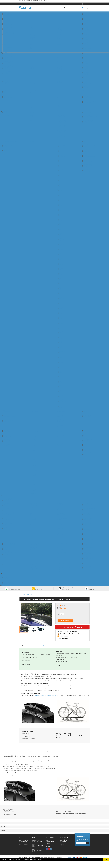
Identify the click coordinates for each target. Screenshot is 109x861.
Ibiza (60, 332)
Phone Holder (86, 453)
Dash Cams (6, 434)
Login (76, 3)
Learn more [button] (39, 859)
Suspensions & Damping (9, 519)
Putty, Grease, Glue (61, 569)
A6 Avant (61, 155)
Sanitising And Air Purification (9, 419)
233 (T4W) (85, 22)
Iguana (31, 116)
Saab (34, 479)
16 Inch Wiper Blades (61, 121)
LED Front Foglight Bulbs (8, 55)
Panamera (61, 298)
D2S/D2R (58, 109)
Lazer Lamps (6, 147)
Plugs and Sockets (34, 518)
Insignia (61, 362)
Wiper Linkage (33, 566)
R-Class (61, 262)
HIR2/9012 (59, 107)
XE (59, 227)
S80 (60, 370)
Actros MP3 (61, 247)
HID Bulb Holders (87, 97)
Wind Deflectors (6, 431)
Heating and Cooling (8, 514)
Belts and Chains (7, 503)
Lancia (58, 232)
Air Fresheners (6, 411)
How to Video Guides (37, 841)
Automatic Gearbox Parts (9, 542)
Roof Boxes (5, 430)
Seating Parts (86, 544)
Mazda (34, 465)
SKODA (58, 340)
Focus (60, 212)
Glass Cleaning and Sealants (63, 417)
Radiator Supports (61, 507)
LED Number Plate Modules (89, 145)
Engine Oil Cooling (34, 547)
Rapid (60, 348)
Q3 (59, 159)
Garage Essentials (7, 523)
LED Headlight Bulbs (7, 53)
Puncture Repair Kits (87, 416)
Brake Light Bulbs (7, 22)
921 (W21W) (85, 41)
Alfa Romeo (35, 431)
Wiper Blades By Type (8, 115)
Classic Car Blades (87, 121)
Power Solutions (7, 438)
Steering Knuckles (87, 556)
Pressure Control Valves (88, 539)
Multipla (61, 204)
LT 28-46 (61, 390)
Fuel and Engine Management (10, 512)
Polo (60, 394)
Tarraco (61, 336)
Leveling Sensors (87, 553)
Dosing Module (86, 513)
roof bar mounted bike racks (49, 695)
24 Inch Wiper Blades (61, 131)
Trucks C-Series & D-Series (65, 315)
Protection (59, 568)
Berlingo (61, 180)
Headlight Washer (34, 563)
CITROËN (58, 179)
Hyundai (34, 453)
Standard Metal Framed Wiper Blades (91, 114)
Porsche (58, 292)
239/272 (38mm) (33, 80)
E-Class (61, 255)
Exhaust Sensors (87, 517)
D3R (31, 100)
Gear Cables (6, 549)
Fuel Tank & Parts (87, 537)
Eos (60, 385)
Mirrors (4, 524)
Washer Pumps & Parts (35, 568)
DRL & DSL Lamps (87, 154)
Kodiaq (60, 346)
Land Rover (59, 235)
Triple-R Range (86, 166)
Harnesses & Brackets (8, 150)
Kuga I (60, 215)
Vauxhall (58, 360)
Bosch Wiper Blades (34, 112)
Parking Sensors (86, 438)
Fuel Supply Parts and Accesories (90, 536)
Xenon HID (5, 93)
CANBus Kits (86, 160)
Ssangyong (35, 483)
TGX (60, 240)
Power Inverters (60, 445)
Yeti (60, 353)
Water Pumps (60, 534)
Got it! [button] (106, 859)
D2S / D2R (32, 67)
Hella (31, 119)
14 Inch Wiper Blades (61, 119)
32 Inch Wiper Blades (61, 137)
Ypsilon (60, 233)
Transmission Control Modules (10, 556)
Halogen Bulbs (6, 12)
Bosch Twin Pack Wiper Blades (90, 116)
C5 (59, 185)
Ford (58, 208)
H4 (30, 17)
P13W (58, 71)
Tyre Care (5, 415)
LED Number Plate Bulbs (8, 63)
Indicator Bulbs (6, 18)
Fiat (57, 203)
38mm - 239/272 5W (7, 47)
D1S (30, 96)
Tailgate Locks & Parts (88, 547)
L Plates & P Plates (7, 445)
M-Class (61, 261)
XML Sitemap (37, 857)
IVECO (34, 456)
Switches (32, 522)
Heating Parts (33, 548)
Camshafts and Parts (61, 513)
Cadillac (34, 436)
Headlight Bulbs (6, 13)
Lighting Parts (6, 528)
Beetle (60, 380)
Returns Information (23, 841)
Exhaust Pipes (86, 515)
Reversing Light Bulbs (8, 26)
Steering (5, 518)
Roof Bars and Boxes (8, 582)
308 (60, 287)
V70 (60, 374)
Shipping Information (23, 840)
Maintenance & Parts (8, 502)
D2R (31, 97)
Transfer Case (6, 554)
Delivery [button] (3, 830)
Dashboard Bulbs (7, 29)
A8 (59, 158)
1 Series (60, 165)
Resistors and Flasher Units (9, 72)
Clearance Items (50, 841)
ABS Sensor (85, 503)
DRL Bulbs (5, 19)
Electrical (5, 507)
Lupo (60, 391)
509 (4, 91)
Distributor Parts (60, 542)
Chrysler (34, 439)
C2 (59, 181)
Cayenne (61, 296)
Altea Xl (60, 328)
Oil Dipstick (59, 524)
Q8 (60, 161)
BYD (33, 435)
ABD (31, 117)
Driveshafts (5, 546)
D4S (31, 104)
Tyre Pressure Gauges (88, 417)
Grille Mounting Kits (87, 161)
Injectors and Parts (87, 518)
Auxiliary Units (6, 146)
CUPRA (58, 189)
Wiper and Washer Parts (8, 522)
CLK (60, 253)
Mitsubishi (35, 470)
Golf (60, 387)
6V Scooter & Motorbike (8, 33)
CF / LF (60, 194)
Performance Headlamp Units (10, 141)
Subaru (34, 484)
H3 (30, 16)
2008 (60, 283)
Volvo (34, 490)
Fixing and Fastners (61, 563)
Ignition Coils (59, 544)
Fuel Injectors (86, 533)
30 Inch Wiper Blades (61, 136)
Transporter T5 (62, 402)
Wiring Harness (33, 523)
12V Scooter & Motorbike (8, 32)
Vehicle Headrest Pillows (88, 448)
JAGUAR (58, 225)
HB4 (31, 26)
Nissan (58, 277)
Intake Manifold (60, 523)
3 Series (61, 166)
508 (60, 289)
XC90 (60, 375)
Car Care (5, 410)
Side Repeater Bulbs (7, 27)
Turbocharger (60, 533)
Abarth (34, 430)
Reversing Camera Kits (88, 439)
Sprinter (61, 264)
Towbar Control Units (8, 563)
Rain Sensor (32, 564)
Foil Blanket (85, 445)
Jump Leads (59, 444)
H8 (30, 19)
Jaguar (34, 458)
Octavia (61, 347)
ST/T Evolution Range (88, 165)
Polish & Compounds (61, 412)
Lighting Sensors (87, 566)
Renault (34, 476)
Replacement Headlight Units (9, 142)
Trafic (60, 313)
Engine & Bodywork (61, 425)
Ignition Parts (60, 546)
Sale (4, 573)
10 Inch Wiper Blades (61, 114)
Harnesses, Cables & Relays (89, 95)
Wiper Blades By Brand (8, 112)
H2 (30, 14)
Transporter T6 (62, 404)
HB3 (31, 24)
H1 (30, 13)
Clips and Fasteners (61, 504)
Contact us (21, 839)
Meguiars (85, 411)
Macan (60, 297)
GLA (60, 259)
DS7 (60, 200)
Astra (60, 361)
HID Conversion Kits (7, 96)
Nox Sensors (86, 538)
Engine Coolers (33, 544)
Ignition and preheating (8, 515)
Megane (61, 311)
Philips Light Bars (7, 149)
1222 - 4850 (61, 244)
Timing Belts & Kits (34, 504)
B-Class (61, 249)
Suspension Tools (87, 559)
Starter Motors (33, 519)
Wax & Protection (60, 415)
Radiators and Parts (34, 549)
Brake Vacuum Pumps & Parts (90, 507)
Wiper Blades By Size (8, 114)
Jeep (34, 459)
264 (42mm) (33, 81)
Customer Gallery (36, 840)
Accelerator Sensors (34, 512)
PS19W (58, 72)
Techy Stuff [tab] (35, 645)
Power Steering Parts (61, 552)
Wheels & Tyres (60, 416)
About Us (48, 839)
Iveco (58, 222)
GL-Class (61, 258)
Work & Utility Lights (87, 158)
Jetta (60, 389)
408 (60, 288)
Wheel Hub (85, 561)
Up (59, 405)
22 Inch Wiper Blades (61, 129)
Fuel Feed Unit (86, 532)
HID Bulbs (85, 99)
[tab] (54, 823)
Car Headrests (6, 439)
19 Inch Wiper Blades (61, 125)
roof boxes (37, 695)
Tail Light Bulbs (6, 23)
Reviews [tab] (29, 645)
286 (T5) (5, 90)
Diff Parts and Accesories (9, 544)
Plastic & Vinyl (60, 421)
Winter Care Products (8, 420)
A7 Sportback (62, 156)
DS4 (60, 199)
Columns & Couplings (62, 549)
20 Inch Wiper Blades (61, 126)
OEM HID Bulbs (6, 95)
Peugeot (34, 473)
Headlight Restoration (8, 417)
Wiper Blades (6, 111)
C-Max (60, 209)
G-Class (61, 257)
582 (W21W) (59, 31)
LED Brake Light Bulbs (8, 61)
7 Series (61, 169)
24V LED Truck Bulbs (7, 73)
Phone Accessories (7, 444)
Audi (84, 147)
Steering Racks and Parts (62, 554)
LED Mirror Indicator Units (8, 145)
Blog (33, 839)
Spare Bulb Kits (86, 434)
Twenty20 (32, 114)
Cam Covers (59, 512)
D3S (31, 101)
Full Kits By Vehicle (34, 429)
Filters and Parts (7, 548)
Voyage (61, 406)
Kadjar (60, 308)
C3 (59, 183)
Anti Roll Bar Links (87, 551)
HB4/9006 (59, 106)
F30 (60, 170)
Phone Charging (87, 452)
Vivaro (60, 363)
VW (57, 377)
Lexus (34, 463)
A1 (59, 142)
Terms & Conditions (23, 857)
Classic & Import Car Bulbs (9, 31)
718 (59, 293)
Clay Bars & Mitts (60, 414)
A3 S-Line (61, 147)
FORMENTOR (61, 190)
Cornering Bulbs (7, 16)
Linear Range (86, 163)
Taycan (61, 299)
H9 (30, 21)
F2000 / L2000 (62, 238)
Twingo (60, 318)
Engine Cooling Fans (34, 546)
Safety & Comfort (7, 441)
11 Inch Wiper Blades (61, 115)
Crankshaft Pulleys (61, 517)
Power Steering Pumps (62, 553)
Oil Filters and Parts (87, 528)
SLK (60, 263)
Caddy (60, 382)
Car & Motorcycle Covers (9, 416)
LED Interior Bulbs (7, 67)
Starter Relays (33, 520)
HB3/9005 (59, 105)
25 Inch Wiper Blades (61, 132)
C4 (59, 184)
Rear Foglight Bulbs (7, 21)
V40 (60, 371)
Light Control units (87, 565)
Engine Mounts (60, 519)
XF (59, 195)
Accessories (59, 424)
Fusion (60, 213)
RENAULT (58, 302)
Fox (60, 386)
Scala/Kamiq (62, 351)
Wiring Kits (85, 169)
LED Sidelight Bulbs (7, 56)
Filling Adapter (6, 547)
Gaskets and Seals (61, 520)
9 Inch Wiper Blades (61, 112)
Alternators (32, 513)
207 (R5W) (85, 21)
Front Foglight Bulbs (7, 14)
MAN (58, 237)
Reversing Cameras (87, 440)
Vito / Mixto (61, 269)
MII (59, 335)
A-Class (61, 245)
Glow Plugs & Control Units (63, 543)
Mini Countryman (63, 274)
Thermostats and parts (35, 551)
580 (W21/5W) (86, 29)
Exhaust (5, 509)
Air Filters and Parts (87, 525)
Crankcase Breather (61, 515)
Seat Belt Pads (86, 449)
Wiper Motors (33, 567)
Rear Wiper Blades (87, 115)
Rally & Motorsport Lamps (89, 156)
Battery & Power (6, 495)
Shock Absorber (86, 554)
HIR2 (31, 27)
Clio (60, 304)
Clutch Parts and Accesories (9, 543)
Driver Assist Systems (35, 517)
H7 (30, 18)
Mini (57, 272)
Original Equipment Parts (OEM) (10, 99)
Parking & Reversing (7, 436)
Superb (60, 352)
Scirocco (61, 395)
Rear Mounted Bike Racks (62, 433)
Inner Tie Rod (59, 551)
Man (34, 464)
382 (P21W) (59, 27)
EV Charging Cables (7, 498)
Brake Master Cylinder (88, 505)
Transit (60, 219)
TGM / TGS (61, 239)
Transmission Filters (87, 529)
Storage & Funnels (61, 571)
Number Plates (6, 525)
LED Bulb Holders (7, 71)
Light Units (5, 140)
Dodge (34, 446)
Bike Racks (5, 433)
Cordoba (61, 331)
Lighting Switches (87, 567)
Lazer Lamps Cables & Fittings (90, 171)
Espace (61, 306)
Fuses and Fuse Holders (62, 564)
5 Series (61, 168)
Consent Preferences (23, 844)
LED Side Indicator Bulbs (8, 66)
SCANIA (58, 322)
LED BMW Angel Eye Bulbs (35, 90)
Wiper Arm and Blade (88, 120)
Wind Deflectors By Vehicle (89, 429)
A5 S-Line (61, 153)
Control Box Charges (61, 514)
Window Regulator (61, 508)
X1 (59, 171)
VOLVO (58, 366)
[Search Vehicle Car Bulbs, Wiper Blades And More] (64, 8)
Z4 (59, 176)
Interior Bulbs (6, 28)
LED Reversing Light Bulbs (9, 65)
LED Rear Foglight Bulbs (8, 60)
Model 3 (61, 357)
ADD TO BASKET (65, 620)
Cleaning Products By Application (10, 412)
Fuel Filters (85, 527)
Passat (60, 392)
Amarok (61, 379)
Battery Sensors (33, 514)
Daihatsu (35, 445)
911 (59, 294)
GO (87, 843)
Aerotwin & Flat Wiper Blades (89, 112)
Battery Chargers (60, 443)
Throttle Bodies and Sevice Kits (63, 532)
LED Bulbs (5, 52)
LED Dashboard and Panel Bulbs (10, 68)
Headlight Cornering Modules (89, 101)
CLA (60, 252)
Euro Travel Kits (86, 431)
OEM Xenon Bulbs (7, 581)
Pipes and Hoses (60, 528)
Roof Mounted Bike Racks (62, 434)
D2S (31, 99)
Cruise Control (33, 515)
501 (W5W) (85, 23)
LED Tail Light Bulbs (7, 62)
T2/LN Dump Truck (63, 266)
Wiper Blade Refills (87, 122)
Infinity (34, 454)
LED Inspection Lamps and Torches (64, 567)
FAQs (20, 843)
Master (60, 309)
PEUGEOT (59, 282)
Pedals (58, 505)
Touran (60, 400)
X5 (59, 174)
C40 (60, 367)
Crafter (60, 384)
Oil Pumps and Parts (61, 527)
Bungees (59, 452)
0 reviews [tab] (67, 610)
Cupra (34, 441)
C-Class (61, 250)
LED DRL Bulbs (6, 58)
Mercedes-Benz (36, 466)
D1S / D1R (32, 66)
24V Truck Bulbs (6, 34)
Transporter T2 (62, 401)
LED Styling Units (33, 91)
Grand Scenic (62, 307)
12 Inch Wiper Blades (61, 116)
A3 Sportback (62, 149)
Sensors (58, 529)
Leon (60, 333)
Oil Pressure (59, 525)
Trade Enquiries (49, 840)
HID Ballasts (85, 96)
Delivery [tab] (42, 645)
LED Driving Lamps (87, 155)
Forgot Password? (86, 3)
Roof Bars (5, 429)
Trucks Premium (62, 317)
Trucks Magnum (62, 316)
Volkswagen (33, 141)
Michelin (32, 115)
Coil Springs (86, 552)
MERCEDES (59, 243)
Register (80, 3)
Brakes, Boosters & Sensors (89, 508)
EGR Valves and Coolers (62, 518)
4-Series (61, 323)
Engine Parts (6, 508)
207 (60, 284)
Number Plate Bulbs (7, 24)
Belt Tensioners (33, 503)
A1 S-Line (61, 144)
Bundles (58, 422)
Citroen (34, 440)
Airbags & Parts (86, 542)
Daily (60, 223)
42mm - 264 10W (7, 48)
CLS (60, 254)
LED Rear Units (6, 144)
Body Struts (59, 503)
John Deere (59, 230)
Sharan (60, 396)
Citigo (60, 341)
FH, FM (60, 369)
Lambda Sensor (87, 519)
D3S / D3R (32, 68)
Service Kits (5, 553)
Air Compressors (87, 415)
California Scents (34, 411)
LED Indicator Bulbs (7, 57)
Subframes (85, 557)
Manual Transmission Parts (9, 552)
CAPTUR (61, 303)
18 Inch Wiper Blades (61, 124)
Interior (5, 517)
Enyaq (60, 342)
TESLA (58, 356)
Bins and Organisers (8, 440)
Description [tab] (22, 645)
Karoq (60, 345)
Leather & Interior (60, 420)
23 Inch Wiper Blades (61, 130)
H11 (30, 22)
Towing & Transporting (8, 443)
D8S (31, 106)
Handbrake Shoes (87, 509)
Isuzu (34, 455)
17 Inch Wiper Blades (61, 122)
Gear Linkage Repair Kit (8, 551)
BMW (58, 164)
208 (60, 286)
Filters (4, 510)
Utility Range (86, 168)
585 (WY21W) (59, 32)
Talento (61, 205)
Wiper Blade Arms (87, 119)
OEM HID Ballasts (87, 102)
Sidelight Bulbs (6, 17)
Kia (33, 460)
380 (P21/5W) (86, 27)
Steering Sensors (60, 556)
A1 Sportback (62, 145)
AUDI (58, 141)
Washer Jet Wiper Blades (88, 117)
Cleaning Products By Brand (9, 414)
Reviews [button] (3, 823)
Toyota (34, 487)
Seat (58, 327)
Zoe (60, 320)
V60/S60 (61, 372)
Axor (60, 248)
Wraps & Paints (6, 421)
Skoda (34, 482)
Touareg (61, 399)
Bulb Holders (86, 563)
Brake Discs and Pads (88, 504)
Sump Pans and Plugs (62, 530)
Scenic (60, 312)
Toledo (60, 337)
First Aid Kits (85, 444)
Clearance (5, 576)
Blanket (85, 443)
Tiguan (60, 397)
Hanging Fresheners (34, 412)
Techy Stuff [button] (4, 826)
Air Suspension (86, 549)
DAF (57, 193)
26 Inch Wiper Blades (61, 134)
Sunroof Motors (86, 546)
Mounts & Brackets (87, 164)
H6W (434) (85, 24)
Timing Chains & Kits (34, 507)
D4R (31, 102)
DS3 (60, 186)
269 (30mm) (33, 82)
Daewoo (34, 444)
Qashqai (61, 279)
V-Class (61, 267)
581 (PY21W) (59, 29)
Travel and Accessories (8, 583)
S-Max (60, 218)
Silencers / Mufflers (87, 522)
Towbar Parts (6, 520)
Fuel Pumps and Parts (88, 534)
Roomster (61, 350)
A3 (59, 146)
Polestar (34, 474)
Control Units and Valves (35, 543)
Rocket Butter (86, 412)
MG (33, 468)
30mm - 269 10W (7, 46)
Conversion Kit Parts (7, 97)
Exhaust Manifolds (87, 514)
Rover (34, 478)
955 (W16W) (32, 38)
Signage (5, 527)
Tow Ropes (59, 453)
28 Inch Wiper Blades (61, 135)
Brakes (4, 505)
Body (4, 504)
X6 (59, 175)
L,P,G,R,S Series (62, 325)
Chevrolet (35, 438)
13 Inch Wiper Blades (61, 117)
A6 (59, 154)
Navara (61, 278)
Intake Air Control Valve (62, 522)
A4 (59, 150)
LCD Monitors (86, 436)
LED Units (5, 70)
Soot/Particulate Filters (88, 523)
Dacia (34, 443)
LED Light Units (6, 579)
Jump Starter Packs (7, 499)
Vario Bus (61, 268)
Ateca (60, 330)
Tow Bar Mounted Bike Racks (63, 435)
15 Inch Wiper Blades (61, 120)
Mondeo (61, 217)
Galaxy (60, 214)
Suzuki (34, 485)
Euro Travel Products (87, 433)
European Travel (7, 435)
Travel (4, 428)
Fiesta (60, 210)
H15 (30, 23)
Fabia (60, 343)
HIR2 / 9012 (32, 55)
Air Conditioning (33, 542)
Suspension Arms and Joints (89, 558)
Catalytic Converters (88, 512)
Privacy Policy (31, 857)
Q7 (59, 160)
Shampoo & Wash (61, 411)
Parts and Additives (87, 520)
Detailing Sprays (60, 419)
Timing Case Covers (34, 505)
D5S (31, 105)
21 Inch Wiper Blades (61, 127)
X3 (59, 173)
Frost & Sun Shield (87, 447)
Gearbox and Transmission (9, 513)
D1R (30, 95)
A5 (59, 151)
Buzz (60, 381)
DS (57, 198)
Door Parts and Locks (88, 543)
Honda (34, 451)
